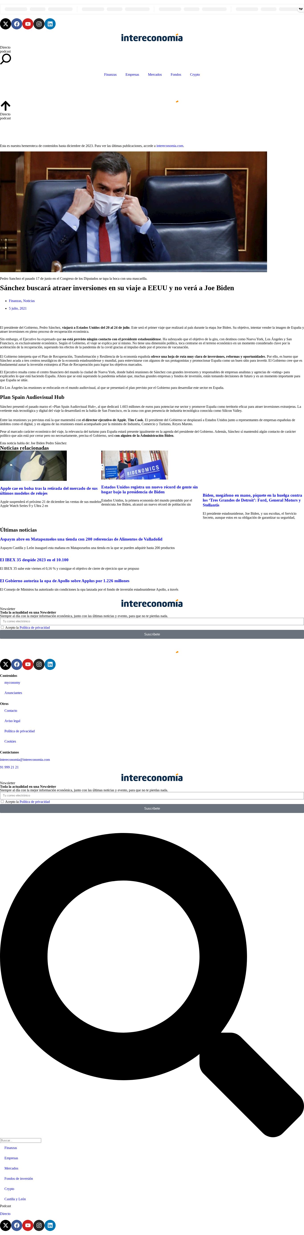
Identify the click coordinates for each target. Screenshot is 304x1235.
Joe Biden (38, 443)
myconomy (12, 682)
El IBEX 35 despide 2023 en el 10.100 (34, 559)
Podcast (5, 1206)
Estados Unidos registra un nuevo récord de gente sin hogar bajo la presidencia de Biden (149, 489)
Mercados (155, 74)
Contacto (10, 710)
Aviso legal (12, 721)
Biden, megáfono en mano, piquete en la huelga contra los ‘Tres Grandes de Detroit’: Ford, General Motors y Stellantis (252, 500)
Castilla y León (15, 1199)
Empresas (132, 74)
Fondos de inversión (18, 1178)
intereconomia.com (169, 146)
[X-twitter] (5, 23)
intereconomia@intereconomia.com (25, 759)
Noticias (29, 301)
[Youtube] (27, 23)
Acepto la (27, 627)
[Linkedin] (50, 23)
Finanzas (110, 74)
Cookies (10, 741)
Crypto (195, 74)
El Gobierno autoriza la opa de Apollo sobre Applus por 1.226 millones (64, 580)
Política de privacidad (35, 627)
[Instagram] (39, 23)
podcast (5, 51)
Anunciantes (13, 693)
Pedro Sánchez (56, 443)
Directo (5, 47)
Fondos (176, 74)
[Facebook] (16, 23)
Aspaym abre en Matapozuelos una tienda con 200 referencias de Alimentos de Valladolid (81, 539)
